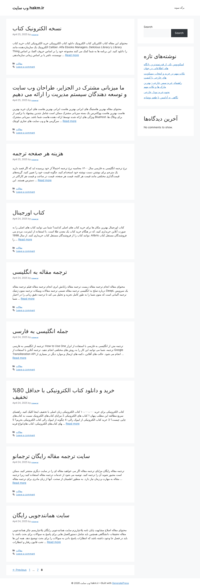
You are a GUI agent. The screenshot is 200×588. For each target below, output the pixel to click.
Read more (72, 55)
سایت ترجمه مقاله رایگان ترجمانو (51, 456)
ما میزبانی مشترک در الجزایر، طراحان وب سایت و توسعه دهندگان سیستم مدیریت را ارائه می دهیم (69, 90)
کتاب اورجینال (28, 212)
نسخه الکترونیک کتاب (37, 28)
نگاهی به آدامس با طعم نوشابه (161, 97)
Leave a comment (25, 66)
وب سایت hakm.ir (28, 7)
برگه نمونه (179, 7)
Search (148, 26)
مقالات (19, 63)
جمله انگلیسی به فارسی (40, 331)
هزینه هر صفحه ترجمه (37, 153)
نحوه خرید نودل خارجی (157, 92)
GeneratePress (120, 583)
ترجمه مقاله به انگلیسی (39, 272)
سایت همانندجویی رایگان (40, 515)
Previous (19, 569)
